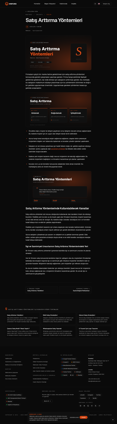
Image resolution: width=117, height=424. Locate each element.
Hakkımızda (8, 358)
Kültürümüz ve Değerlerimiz (13, 361)
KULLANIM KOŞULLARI (89, 414)
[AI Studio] (88, 405)
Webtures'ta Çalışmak (11, 372)
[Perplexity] (91, 405)
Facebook (83, 398)
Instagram (90, 395)
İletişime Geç (106, 4)
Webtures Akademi (10, 375)
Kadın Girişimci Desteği (39, 382)
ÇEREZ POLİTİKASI (105, 414)
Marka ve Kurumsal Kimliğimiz (14, 365)
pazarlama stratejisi (58, 149)
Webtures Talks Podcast (40, 365)
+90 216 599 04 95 (94, 379)
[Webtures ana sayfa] (11, 3)
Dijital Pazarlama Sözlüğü (40, 361)
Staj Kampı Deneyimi (11, 379)
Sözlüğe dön (32, 11)
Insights (73, 4)
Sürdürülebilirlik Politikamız (40, 379)
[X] (95, 405)
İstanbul (90, 358)
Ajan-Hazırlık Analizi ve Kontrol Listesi (44, 371)
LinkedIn (82, 395)
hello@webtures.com (94, 381)
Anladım (83, 417)
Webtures (29, 14)
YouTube (98, 395)
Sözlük (49, 14)
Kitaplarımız (36, 358)
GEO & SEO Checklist (39, 368)
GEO (48, 394)
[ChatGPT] (80, 405)
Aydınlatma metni (74, 417)
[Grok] (99, 405)
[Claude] (84, 405)
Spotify (94, 398)
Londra (90, 369)
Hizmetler (37, 4)
